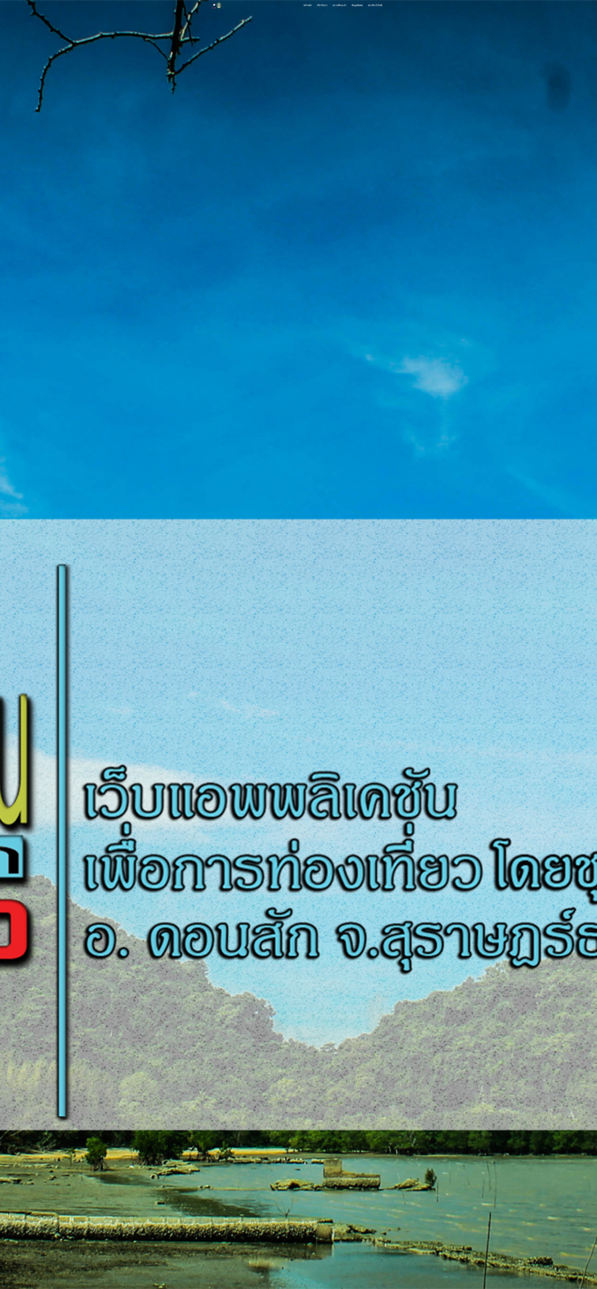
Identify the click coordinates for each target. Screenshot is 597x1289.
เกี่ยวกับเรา (322, 5)
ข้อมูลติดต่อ (357, 5)
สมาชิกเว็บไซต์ (375, 5)
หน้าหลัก (307, 5)
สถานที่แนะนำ (340, 5)
